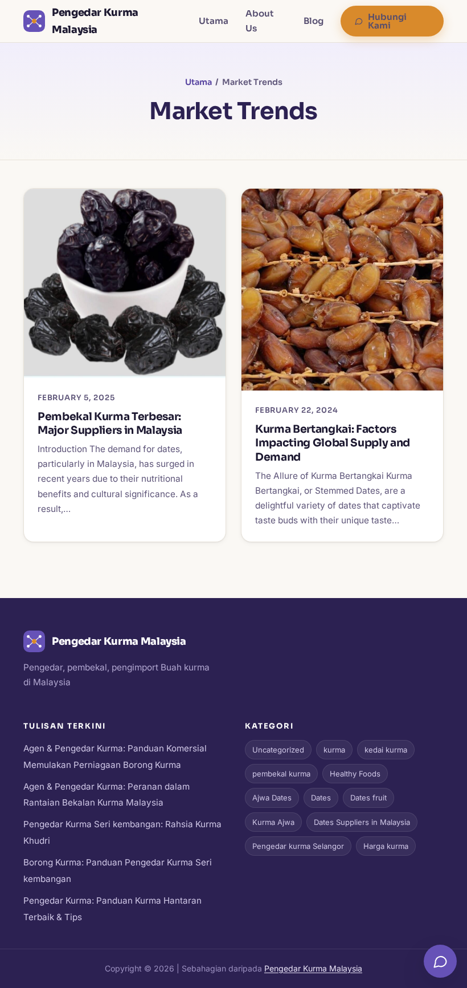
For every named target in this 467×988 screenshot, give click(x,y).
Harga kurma (385, 846)
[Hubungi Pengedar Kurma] (440, 961)
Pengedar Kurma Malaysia (313, 968)
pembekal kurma (281, 773)
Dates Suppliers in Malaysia (362, 822)
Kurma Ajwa (273, 822)
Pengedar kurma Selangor (298, 846)
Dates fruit (368, 797)
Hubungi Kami (387, 21)
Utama (213, 20)
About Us (259, 21)
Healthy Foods (355, 773)
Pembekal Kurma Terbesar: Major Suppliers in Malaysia (110, 423)
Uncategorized (278, 749)
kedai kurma (385, 749)
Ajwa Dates (272, 797)
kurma (334, 749)
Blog (313, 20)
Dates (321, 797)
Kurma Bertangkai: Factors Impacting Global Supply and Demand (332, 442)
